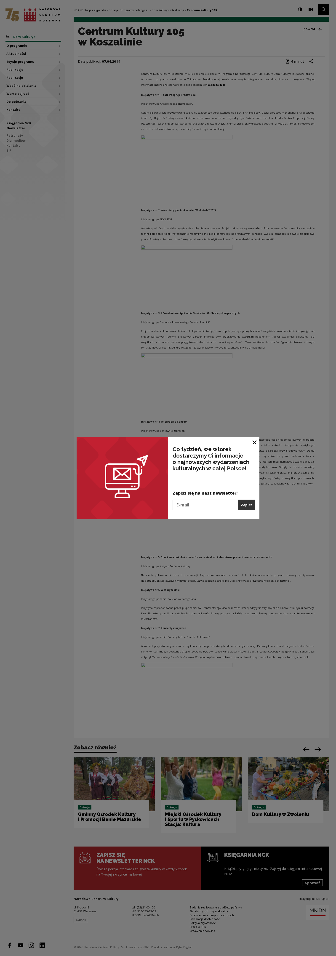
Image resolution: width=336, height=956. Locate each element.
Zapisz (246, 504)
